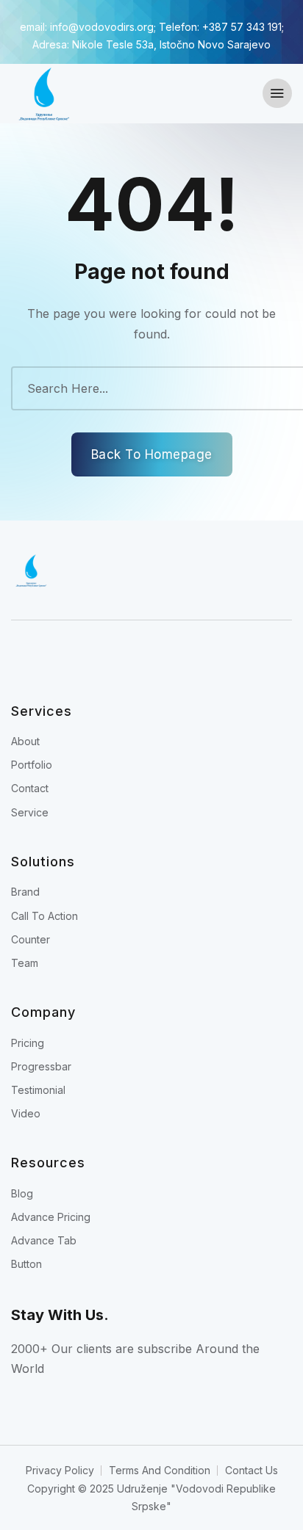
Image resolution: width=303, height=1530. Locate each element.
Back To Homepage (152, 454)
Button (26, 1264)
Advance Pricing (50, 1217)
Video (25, 1113)
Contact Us (251, 1470)
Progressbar (41, 1066)
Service (30, 812)
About (25, 741)
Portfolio (31, 764)
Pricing (27, 1043)
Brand (25, 891)
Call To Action (44, 916)
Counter (30, 939)
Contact (30, 788)
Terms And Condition (159, 1470)
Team (24, 963)
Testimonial (38, 1090)
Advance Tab (43, 1240)
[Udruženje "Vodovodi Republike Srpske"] (44, 93)
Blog (22, 1193)
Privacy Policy (60, 1470)
